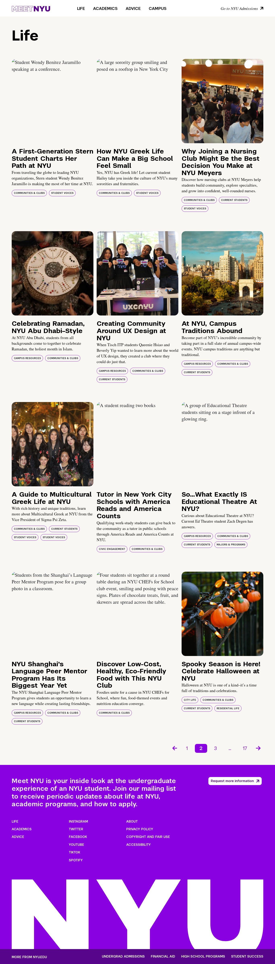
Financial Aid (163, 956)
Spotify (76, 860)
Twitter (76, 829)
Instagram (78, 821)
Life (81, 8)
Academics (105, 8)
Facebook (78, 837)
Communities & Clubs (29, 193)
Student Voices (62, 193)
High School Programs (203, 956)
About (132, 821)
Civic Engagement (112, 549)
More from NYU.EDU (29, 957)
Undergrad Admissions (123, 956)
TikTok (74, 852)
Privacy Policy (139, 829)
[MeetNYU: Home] (31, 8)
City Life (190, 700)
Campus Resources (27, 358)
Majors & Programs (231, 544)
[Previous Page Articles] (174, 748)
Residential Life (228, 708)
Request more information (232, 781)
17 (245, 748)
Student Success (247, 956)
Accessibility (138, 845)
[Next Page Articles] (258, 748)
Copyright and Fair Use (148, 837)
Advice (133, 8)
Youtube (76, 845)
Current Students (234, 200)
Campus (157, 8)
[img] (52, 101)
